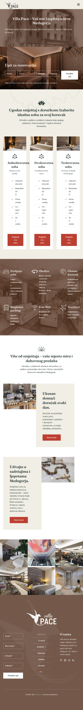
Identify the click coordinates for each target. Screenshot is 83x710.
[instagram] (65, 660)
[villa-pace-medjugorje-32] (14, 137)
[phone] (73, 660)
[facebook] (61, 660)
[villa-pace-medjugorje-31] (41, 137)
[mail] (69, 660)
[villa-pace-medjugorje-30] (68, 137)
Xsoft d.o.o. (38, 694)
